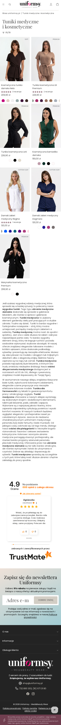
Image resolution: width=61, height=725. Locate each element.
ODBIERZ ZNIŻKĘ (45, 600)
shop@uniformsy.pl (33, 683)
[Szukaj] (10, 4)
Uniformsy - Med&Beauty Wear (34, 704)
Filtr (8, 32)
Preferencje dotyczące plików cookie (41, 709)
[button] (21, 494)
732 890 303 (25, 688)
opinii (38, 487)
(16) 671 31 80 (39, 688)
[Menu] (3, 4)
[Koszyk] (57, 4)
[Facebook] (28, 694)
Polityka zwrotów (30, 708)
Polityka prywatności (12, 708)
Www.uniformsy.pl (11, 13)
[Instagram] (33, 694)
